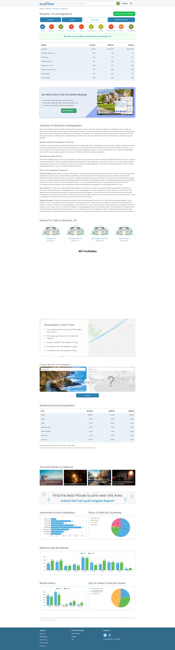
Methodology (43, 636)
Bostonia (56, 8)
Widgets (74, 636)
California (49, 8)
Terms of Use (44, 640)
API (73, 640)
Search (42, 8)
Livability (124, 3)
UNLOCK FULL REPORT (125, 13)
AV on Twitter (105, 635)
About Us (42, 633)
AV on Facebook (109, 635)
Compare (87, 395)
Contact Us (43, 646)
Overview (50, 19)
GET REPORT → (68, 111)
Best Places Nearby (121, 19)
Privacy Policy (44, 643)
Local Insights (76, 633)
